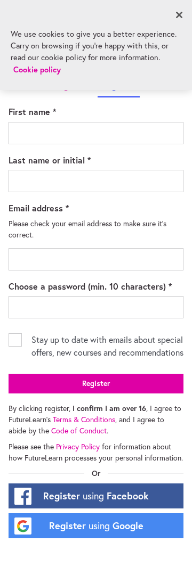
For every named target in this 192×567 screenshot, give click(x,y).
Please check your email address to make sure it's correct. (89, 229)
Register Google (96, 525)
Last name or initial (65, 160)
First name (48, 111)
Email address (54, 207)
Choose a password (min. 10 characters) (96, 286)
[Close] (179, 15)
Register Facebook (96, 495)
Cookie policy (37, 69)
